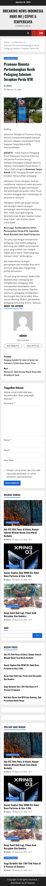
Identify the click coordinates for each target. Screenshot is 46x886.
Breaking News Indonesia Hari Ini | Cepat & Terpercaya (23, 16)
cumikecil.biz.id (11, 58)
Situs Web (8, 460)
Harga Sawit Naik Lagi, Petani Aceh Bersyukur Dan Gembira (20, 614)
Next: (22, 372)
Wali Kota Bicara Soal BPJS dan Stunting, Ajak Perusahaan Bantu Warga (22, 699)
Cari (6, 628)
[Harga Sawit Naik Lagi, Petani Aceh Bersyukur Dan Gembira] (23, 596)
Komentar (9, 403)
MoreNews (16, 882)
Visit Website (13, 345)
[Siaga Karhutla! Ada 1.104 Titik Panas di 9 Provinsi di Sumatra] (23, 858)
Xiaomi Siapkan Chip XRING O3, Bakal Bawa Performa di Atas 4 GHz (21, 574)
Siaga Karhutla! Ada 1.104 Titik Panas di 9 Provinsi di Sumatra (22, 865)
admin (9, 86)
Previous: (21, 360)
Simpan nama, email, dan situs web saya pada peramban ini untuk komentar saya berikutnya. (23, 473)
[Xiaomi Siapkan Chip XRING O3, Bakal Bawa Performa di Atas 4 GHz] (23, 556)
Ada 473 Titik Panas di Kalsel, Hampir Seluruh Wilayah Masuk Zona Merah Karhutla (21, 532)
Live (41, 32)
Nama (7, 440)
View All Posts (32, 345)
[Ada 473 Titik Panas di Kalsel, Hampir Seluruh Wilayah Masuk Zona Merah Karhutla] (23, 513)
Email (7, 450)
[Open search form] (28, 33)
